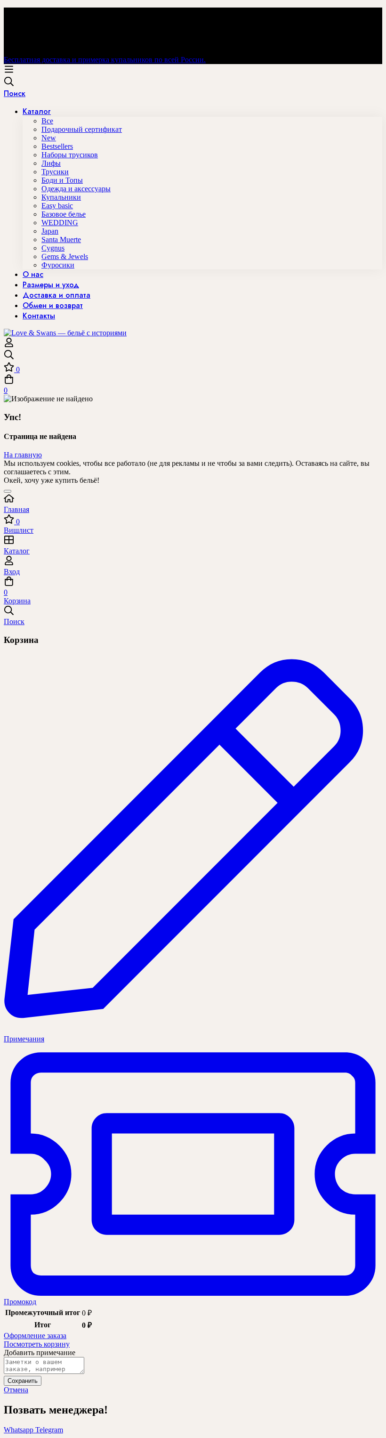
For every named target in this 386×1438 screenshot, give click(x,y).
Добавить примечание (39, 1353)
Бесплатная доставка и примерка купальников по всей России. (105, 60)
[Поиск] (193, 355)
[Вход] (9, 345)
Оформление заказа (35, 1336)
